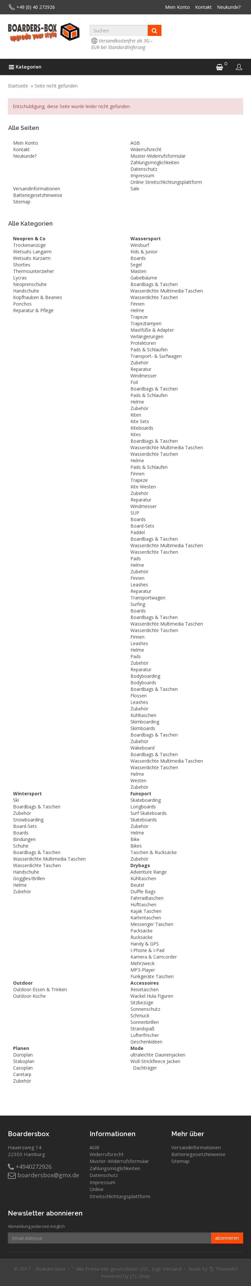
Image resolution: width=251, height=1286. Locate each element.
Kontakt (203, 7)
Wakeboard (142, 748)
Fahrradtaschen (146, 898)
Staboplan (23, 1061)
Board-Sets (142, 526)
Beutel (137, 885)
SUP (134, 513)
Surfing (137, 604)
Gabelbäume (143, 278)
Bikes (136, 846)
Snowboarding (28, 820)
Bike (135, 839)
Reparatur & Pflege (33, 310)
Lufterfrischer (144, 1035)
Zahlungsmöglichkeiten (154, 162)
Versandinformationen (36, 188)
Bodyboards (143, 682)
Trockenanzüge (29, 245)
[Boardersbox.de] (44, 33)
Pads (135, 558)
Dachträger (145, 1068)
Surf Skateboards (148, 813)
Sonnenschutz (145, 1009)
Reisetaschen (144, 989)
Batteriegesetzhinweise (37, 195)
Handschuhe (26, 291)
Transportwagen (147, 598)
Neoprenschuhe (30, 284)
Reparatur (140, 369)
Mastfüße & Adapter (152, 330)
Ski (16, 800)
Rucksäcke (141, 937)
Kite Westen (143, 487)
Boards (138, 258)
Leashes (139, 584)
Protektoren (143, 343)
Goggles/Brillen (29, 878)
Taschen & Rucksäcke (153, 852)
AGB (135, 143)
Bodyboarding (145, 676)
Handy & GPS (144, 944)
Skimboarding (144, 722)
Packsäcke (141, 931)
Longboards (143, 806)
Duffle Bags (143, 891)
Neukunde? (229, 7)
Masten (138, 271)
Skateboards (143, 820)
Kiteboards (141, 428)
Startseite (18, 86)
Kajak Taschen (145, 911)
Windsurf (139, 245)
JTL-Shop (140, 1276)
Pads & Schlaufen (149, 349)
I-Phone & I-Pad (147, 950)
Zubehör (139, 362)
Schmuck (139, 1015)
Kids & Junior (144, 251)
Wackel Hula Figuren (151, 996)
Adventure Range (148, 872)
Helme (137, 310)
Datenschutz (143, 169)
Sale (134, 188)
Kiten (135, 415)
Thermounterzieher (33, 271)
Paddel (137, 532)
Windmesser (143, 376)
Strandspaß (142, 1028)
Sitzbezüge (141, 1002)
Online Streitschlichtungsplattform (166, 182)
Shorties (21, 265)
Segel (136, 265)
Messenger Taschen (151, 924)
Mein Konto (177, 7)
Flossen (138, 695)
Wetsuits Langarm (32, 251)
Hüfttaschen (143, 904)
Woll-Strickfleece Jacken (155, 1061)
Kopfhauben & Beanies (37, 297)
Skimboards (142, 728)
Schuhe (20, 846)
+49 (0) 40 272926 (35, 7)
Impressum (142, 175)
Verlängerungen (146, 336)
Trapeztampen (145, 323)
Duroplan (23, 1055)
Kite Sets (139, 421)
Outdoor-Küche (29, 996)
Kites (135, 434)
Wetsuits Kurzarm (32, 258)
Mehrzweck (142, 963)
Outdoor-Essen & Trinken (40, 989)
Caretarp (22, 1074)
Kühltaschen (143, 715)
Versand (172, 1268)
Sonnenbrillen (144, 1022)
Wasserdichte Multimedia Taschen (166, 291)
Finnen (137, 304)
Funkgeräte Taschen (152, 976)
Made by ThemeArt (213, 1268)
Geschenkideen (146, 1042)
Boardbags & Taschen (154, 284)
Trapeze (139, 317)
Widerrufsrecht (145, 149)
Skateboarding (145, 800)
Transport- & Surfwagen (156, 356)
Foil (134, 382)
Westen (138, 780)
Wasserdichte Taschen (154, 297)
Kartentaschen (145, 917)
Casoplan (23, 1068)
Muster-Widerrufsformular (158, 156)
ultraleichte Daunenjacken (157, 1055)
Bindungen (24, 839)
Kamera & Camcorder (153, 957)
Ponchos (22, 304)
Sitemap (21, 201)
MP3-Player (142, 970)
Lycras (20, 278)
